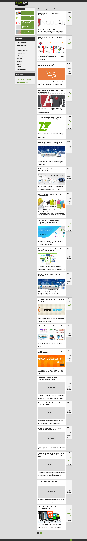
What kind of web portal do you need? (50, 326)
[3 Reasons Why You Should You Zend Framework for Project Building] (44, 126)
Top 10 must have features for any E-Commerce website (50, 194)
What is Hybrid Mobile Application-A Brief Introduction (50, 507)
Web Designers (20, 64)
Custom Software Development (24, 80)
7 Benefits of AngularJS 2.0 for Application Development (27, 32)
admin (70, 17)
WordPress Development (21, 69)
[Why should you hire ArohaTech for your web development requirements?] (51, 152)
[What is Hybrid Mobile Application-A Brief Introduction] (49, 517)
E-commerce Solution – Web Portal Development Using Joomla (49, 428)
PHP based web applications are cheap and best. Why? (50, 169)
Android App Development (22, 42)
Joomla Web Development (22, 51)
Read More (69, 24)
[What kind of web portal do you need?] (51, 334)
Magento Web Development (22, 55)
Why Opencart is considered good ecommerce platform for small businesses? (49, 222)
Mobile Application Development (69, 512)
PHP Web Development (21, 59)
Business (18, 47)
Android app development (23, 82)
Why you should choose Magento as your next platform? (51, 351)
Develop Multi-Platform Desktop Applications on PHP (48, 482)
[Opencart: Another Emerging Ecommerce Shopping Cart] (51, 309)
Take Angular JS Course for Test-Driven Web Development (50, 91)
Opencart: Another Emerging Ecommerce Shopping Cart (51, 300)
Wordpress (19, 67)
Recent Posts (30, 8)
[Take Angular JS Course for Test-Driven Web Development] (51, 101)
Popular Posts (20, 9)
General (18, 48)
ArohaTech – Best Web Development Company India (24, 539)
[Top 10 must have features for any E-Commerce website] (51, 204)
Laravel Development (21, 53)
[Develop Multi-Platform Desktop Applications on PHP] (51, 492)
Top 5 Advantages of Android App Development (27, 17)
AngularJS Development (21, 45)
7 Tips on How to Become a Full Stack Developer (50, 38)
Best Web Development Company (24, 79)
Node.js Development (21, 58)
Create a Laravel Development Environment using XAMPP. (47, 64)
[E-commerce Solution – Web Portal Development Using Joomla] (51, 438)
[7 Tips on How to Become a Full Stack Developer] (51, 47)
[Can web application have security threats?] (51, 284)
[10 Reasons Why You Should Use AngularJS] (51, 22)
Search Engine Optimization (22, 63)
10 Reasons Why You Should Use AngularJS (48, 14)
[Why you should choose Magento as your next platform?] (51, 361)
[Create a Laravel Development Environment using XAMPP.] (51, 74)
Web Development (69, 20)
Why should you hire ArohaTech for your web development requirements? (50, 142)
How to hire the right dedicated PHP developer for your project (49, 378)
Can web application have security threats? (49, 274)
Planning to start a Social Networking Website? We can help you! (50, 249)
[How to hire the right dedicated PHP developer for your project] (51, 388)
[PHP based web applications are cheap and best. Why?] (51, 179)
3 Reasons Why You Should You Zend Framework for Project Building (50, 118)
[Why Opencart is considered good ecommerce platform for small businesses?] (51, 232)
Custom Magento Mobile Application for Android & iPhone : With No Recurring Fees (51, 454)
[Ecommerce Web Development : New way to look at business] (51, 413)
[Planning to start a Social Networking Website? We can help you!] (47, 259)
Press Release (19, 61)
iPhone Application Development (23, 50)
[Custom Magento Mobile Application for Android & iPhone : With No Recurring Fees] (51, 465)
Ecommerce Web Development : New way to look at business (51, 403)
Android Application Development (23, 43)
